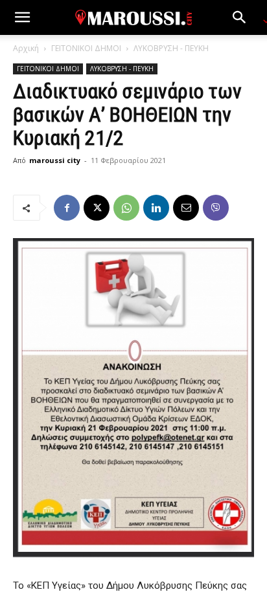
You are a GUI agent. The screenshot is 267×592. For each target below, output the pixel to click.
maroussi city (54, 160)
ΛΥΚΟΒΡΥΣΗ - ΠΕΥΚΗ (171, 48)
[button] (22, 17)
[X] (97, 208)
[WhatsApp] (126, 208)
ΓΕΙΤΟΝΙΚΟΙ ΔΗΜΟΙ (86, 48)
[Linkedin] (156, 208)
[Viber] (216, 208)
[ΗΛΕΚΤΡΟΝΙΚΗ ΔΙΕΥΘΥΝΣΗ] (186, 208)
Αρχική (26, 48)
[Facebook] (67, 208)
